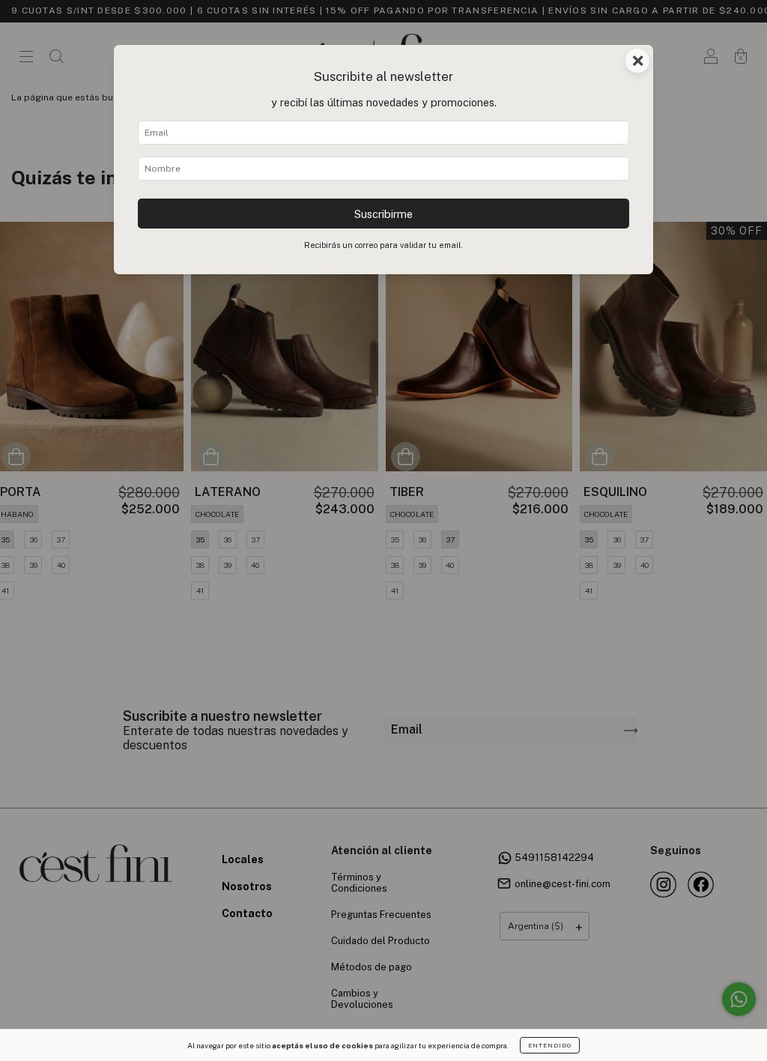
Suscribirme (383, 214)
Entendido (550, 1045)
